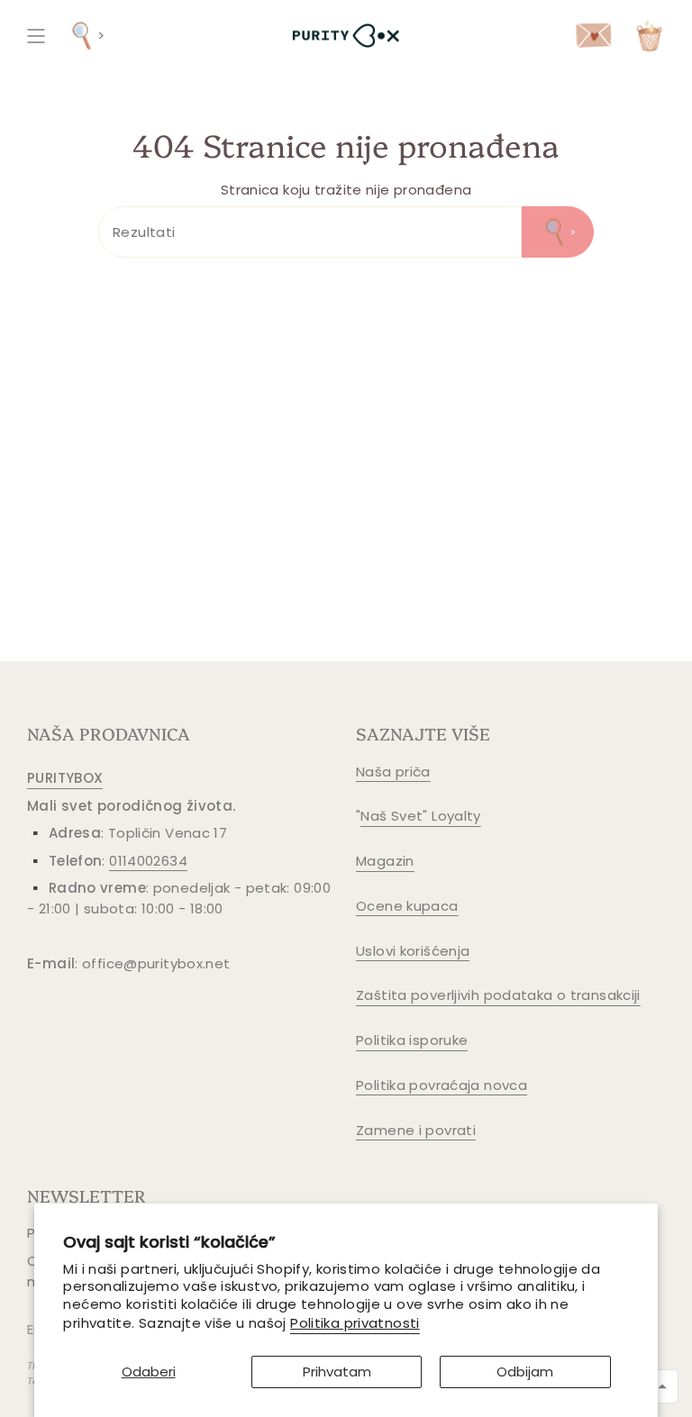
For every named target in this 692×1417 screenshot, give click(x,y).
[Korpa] (649, 35)
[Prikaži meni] (36, 35)
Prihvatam (337, 1371)
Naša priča (393, 771)
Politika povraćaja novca (441, 1085)
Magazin (385, 860)
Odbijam (524, 1371)
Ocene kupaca (407, 905)
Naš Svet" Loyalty (420, 815)
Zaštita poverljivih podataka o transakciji (498, 995)
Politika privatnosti (355, 1322)
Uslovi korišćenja (412, 950)
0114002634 (148, 860)
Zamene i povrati (416, 1130)
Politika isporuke (412, 1040)
